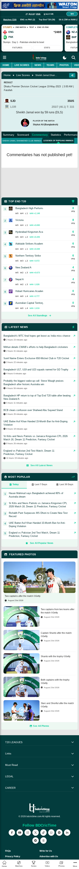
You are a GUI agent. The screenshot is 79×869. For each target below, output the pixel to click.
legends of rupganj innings (58, 141)
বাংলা (72, 14)
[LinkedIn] (67, 832)
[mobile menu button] (4, 57)
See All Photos (41, 726)
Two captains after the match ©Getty (22, 596)
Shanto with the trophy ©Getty (55, 656)
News (38, 65)
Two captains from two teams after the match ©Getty (57, 611)
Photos (64, 65)
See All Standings (37, 315)
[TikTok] (43, 832)
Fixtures (17, 48)
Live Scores (22, 65)
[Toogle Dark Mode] (64, 58)
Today (15, 484)
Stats (47, 48)
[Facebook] (12, 832)
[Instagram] (27, 832)
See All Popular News (41, 543)
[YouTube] (20, 832)
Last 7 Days (41, 484)
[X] (35, 832)
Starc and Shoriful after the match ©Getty (57, 705)
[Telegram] (35, 840)
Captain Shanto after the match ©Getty (56, 635)
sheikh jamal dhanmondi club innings (22, 141)
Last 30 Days (66, 484)
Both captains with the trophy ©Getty (55, 681)
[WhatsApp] (51, 832)
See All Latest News (41, 465)
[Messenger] (59, 832)
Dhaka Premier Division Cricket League (25, 86)
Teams (50, 65)
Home (6, 65)
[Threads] (43, 840)
